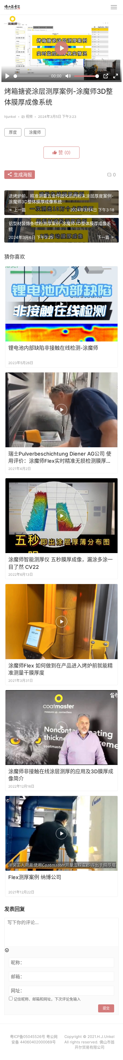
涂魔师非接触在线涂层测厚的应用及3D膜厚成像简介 (60, 775)
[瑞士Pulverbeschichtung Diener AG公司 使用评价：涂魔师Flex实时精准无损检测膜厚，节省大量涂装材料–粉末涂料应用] (61, 409)
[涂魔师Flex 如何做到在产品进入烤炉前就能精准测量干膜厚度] (61, 621)
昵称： (18, 962)
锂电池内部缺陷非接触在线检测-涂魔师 (53, 348)
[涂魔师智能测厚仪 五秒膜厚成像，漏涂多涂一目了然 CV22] (61, 515)
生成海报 (22, 174)
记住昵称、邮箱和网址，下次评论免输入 (47, 999)
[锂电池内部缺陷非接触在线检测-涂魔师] (61, 303)
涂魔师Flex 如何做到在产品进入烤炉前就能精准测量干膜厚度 (60, 669)
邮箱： (18, 976)
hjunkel (10, 116)
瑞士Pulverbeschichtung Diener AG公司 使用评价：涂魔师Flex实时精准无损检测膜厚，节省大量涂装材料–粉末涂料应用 (59, 457)
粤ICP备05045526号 (27, 1036)
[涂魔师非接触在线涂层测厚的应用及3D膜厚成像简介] (61, 727)
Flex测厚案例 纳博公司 (34, 877)
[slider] (31, 76)
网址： (18, 990)
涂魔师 (35, 132)
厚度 (13, 132)
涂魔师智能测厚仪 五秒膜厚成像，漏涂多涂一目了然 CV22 (60, 563)
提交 (106, 1008)
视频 (29, 116)
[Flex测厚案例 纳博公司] (61, 833)
